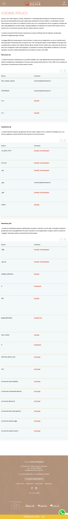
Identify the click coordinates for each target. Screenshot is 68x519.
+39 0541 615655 (35, 468)
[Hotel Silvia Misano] (32, 3)
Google (36, 100)
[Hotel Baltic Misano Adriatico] (29, 506)
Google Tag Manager (41, 150)
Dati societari (39, 483)
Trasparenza (48, 483)
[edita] (38, 493)
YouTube (37, 357)
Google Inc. (38, 318)
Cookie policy (29, 483)
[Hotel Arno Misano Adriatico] (54, 506)
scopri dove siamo (35, 479)
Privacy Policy (20, 483)
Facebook (37, 286)
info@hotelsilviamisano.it (34, 470)
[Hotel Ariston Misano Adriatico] (42, 506)
